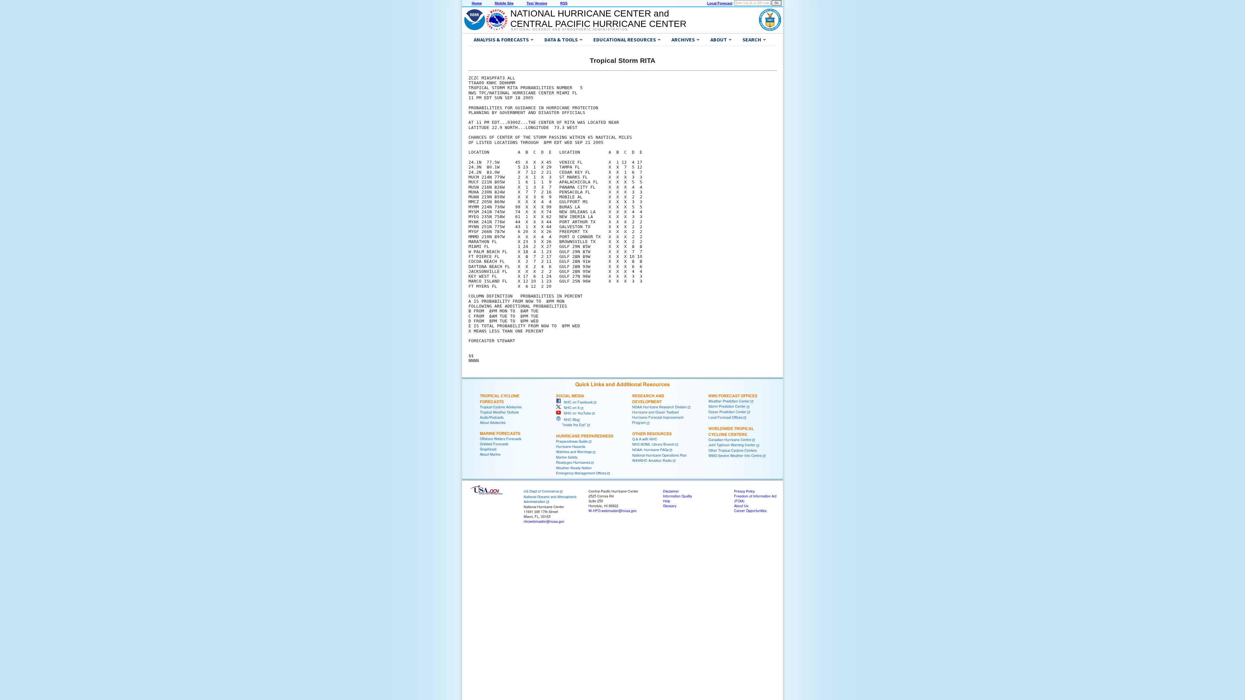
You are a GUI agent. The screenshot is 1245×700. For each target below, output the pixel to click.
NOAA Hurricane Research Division (659, 406)
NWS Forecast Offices (732, 396)
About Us (741, 505)
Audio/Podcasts (492, 417)
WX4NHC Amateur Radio (652, 460)
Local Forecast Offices (725, 417)
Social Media (570, 396)
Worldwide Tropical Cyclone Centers (731, 431)
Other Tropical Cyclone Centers (732, 450)
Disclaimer (671, 491)
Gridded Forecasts (494, 443)
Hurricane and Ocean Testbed (655, 412)
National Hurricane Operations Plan (659, 455)
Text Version (537, 3)
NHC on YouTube (576, 413)
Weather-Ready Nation (574, 467)
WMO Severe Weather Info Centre (735, 455)
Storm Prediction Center (727, 406)
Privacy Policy (744, 491)
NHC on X (570, 407)
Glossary (669, 505)
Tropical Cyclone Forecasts (499, 398)
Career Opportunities (750, 510)
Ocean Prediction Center (727, 411)
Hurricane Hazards (570, 446)
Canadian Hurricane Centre (729, 439)
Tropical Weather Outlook (499, 412)
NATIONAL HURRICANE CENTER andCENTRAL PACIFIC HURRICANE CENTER (598, 18)
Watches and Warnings (574, 451)
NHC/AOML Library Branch (653, 444)
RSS (563, 3)
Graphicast (488, 449)
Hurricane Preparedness (584, 436)
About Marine (490, 454)
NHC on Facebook (577, 402)
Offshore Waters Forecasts (500, 438)
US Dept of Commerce (541, 491)
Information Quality (677, 496)
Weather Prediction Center (729, 401)
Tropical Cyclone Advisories (501, 406)
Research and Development (648, 398)
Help (666, 500)
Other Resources (652, 434)
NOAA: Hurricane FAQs (650, 449)
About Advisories (492, 422)
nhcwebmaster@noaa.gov (544, 521)
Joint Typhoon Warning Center (731, 444)
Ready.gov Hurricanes (573, 462)
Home (477, 3)
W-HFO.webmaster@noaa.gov (612, 510)
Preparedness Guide (572, 441)
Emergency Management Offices (581, 473)
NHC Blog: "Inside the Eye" (571, 422)
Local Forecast (719, 3)
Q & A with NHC (644, 439)
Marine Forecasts (500, 433)
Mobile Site (504, 3)
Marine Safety (566, 457)
